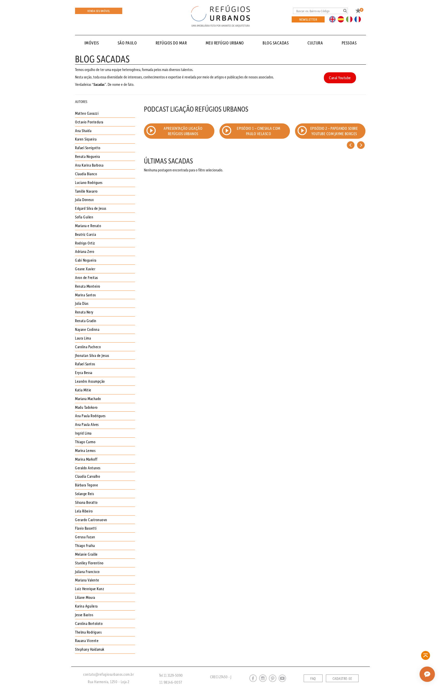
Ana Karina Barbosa (89, 165)
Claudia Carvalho (87, 476)
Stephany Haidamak (89, 649)
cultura (315, 42)
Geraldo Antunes (88, 467)
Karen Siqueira (85, 139)
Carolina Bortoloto (89, 623)
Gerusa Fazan (85, 536)
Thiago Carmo (85, 441)
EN (334, 18)
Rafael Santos (85, 363)
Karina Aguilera (86, 606)
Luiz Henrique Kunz (89, 588)
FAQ (313, 678)
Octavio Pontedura (89, 121)
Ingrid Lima (83, 433)
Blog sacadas (276, 42)
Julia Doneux (84, 199)
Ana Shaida (83, 130)
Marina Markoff (86, 459)
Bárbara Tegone (86, 484)
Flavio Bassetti (86, 528)
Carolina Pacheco (88, 346)
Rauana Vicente (87, 640)
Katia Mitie (83, 389)
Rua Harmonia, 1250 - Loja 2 (108, 681)
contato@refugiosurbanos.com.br (108, 674)
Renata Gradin (85, 320)
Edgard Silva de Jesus (90, 208)
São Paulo (127, 42)
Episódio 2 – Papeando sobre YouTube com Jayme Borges (334, 131)
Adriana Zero (84, 251)
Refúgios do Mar (171, 42)
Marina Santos (85, 294)
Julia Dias (81, 303)
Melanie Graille (86, 554)
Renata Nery (84, 311)
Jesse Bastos (84, 614)
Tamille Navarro (86, 191)
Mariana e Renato (88, 225)
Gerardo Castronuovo (91, 519)
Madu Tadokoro (86, 407)
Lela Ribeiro (84, 511)
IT (351, 18)
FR (359, 18)
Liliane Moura (85, 597)
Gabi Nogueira (85, 260)
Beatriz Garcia (85, 234)
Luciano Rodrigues (89, 182)
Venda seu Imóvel (98, 11)
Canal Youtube (340, 77)
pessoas (349, 42)
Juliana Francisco (87, 571)
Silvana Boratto (86, 502)
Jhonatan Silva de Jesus (92, 355)
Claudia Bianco (86, 173)
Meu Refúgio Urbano (225, 42)
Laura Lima (83, 338)
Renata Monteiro (87, 286)
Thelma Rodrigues (88, 632)
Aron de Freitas (86, 277)
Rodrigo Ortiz (85, 243)
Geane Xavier (85, 268)
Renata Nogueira (87, 156)
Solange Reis (84, 493)
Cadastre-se (342, 678)
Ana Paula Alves (87, 424)
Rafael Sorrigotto (88, 147)
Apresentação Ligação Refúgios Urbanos (183, 131)
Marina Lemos (85, 450)
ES (342, 18)
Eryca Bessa (83, 372)
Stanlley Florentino (89, 562)
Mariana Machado (88, 398)
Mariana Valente (87, 579)
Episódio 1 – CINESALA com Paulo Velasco (258, 131)
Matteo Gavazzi (87, 113)
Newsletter (308, 19)
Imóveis (91, 42)
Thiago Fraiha (85, 545)
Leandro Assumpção (90, 381)
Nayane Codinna (87, 329)
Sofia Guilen (84, 216)
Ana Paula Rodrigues (90, 415)
